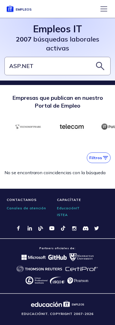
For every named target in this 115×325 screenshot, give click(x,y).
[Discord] (85, 228)
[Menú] (103, 8)
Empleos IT (57, 29)
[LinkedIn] (29, 228)
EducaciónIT (68, 208)
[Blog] (40, 228)
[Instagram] (74, 228)
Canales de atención (26, 208)
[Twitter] (96, 228)
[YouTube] (52, 228)
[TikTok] (63, 228)
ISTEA (62, 215)
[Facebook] (18, 228)
